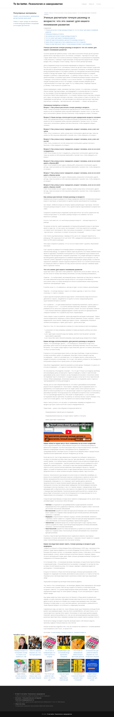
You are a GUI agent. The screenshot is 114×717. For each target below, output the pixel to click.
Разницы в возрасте (80, 632)
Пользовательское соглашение (32, 698)
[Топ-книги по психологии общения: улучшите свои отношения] (78, 672)
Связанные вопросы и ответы (55, 34)
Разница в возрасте (67, 632)
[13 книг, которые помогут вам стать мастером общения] (35, 672)
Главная (84, 4)
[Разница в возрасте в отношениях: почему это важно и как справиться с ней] (21, 648)
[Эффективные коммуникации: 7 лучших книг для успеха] (92, 672)
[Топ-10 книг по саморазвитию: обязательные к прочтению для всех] (78, 648)
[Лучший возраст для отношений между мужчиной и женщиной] (63, 648)
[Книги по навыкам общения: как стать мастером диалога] (35, 648)
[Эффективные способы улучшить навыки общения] (21, 672)
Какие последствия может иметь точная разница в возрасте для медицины (69, 44)
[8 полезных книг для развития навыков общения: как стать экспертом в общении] (92, 648)
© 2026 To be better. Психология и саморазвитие (30, 694)
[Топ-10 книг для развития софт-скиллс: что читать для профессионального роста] (49, 672)
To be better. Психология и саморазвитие (38, 3)
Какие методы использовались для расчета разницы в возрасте (65, 40)
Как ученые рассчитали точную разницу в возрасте (61, 36)
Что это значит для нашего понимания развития (60, 38)
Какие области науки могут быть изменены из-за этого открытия (66, 42)
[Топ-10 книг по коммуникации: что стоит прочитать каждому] (49, 648)
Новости (91, 4)
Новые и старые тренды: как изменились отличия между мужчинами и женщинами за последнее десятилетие (26, 23)
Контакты (18, 698)
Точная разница (55, 632)
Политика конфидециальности (24, 700)
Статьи (98, 4)
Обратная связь (20, 704)
